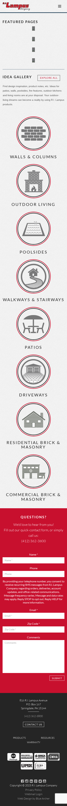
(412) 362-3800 (33, 541)
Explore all (49, 77)
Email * (34, 610)
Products (19, 737)
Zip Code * (33, 623)
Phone (33, 568)
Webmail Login (33, 794)
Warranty (33, 742)
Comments (33, 637)
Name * (33, 554)
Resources (47, 737)
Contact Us (33, 724)
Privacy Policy (33, 789)
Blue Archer (34, 798)
